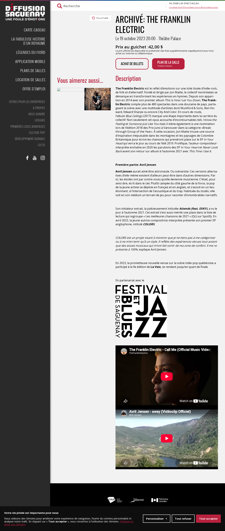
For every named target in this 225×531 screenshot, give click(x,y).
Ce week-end (175, 7)
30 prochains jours (209, 7)
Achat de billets (132, 64)
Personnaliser (156, 518)
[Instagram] (42, 158)
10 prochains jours (191, 7)
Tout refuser (183, 518)
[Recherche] (111, 6)
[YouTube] (34, 158)
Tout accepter (208, 518)
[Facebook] (27, 158)
